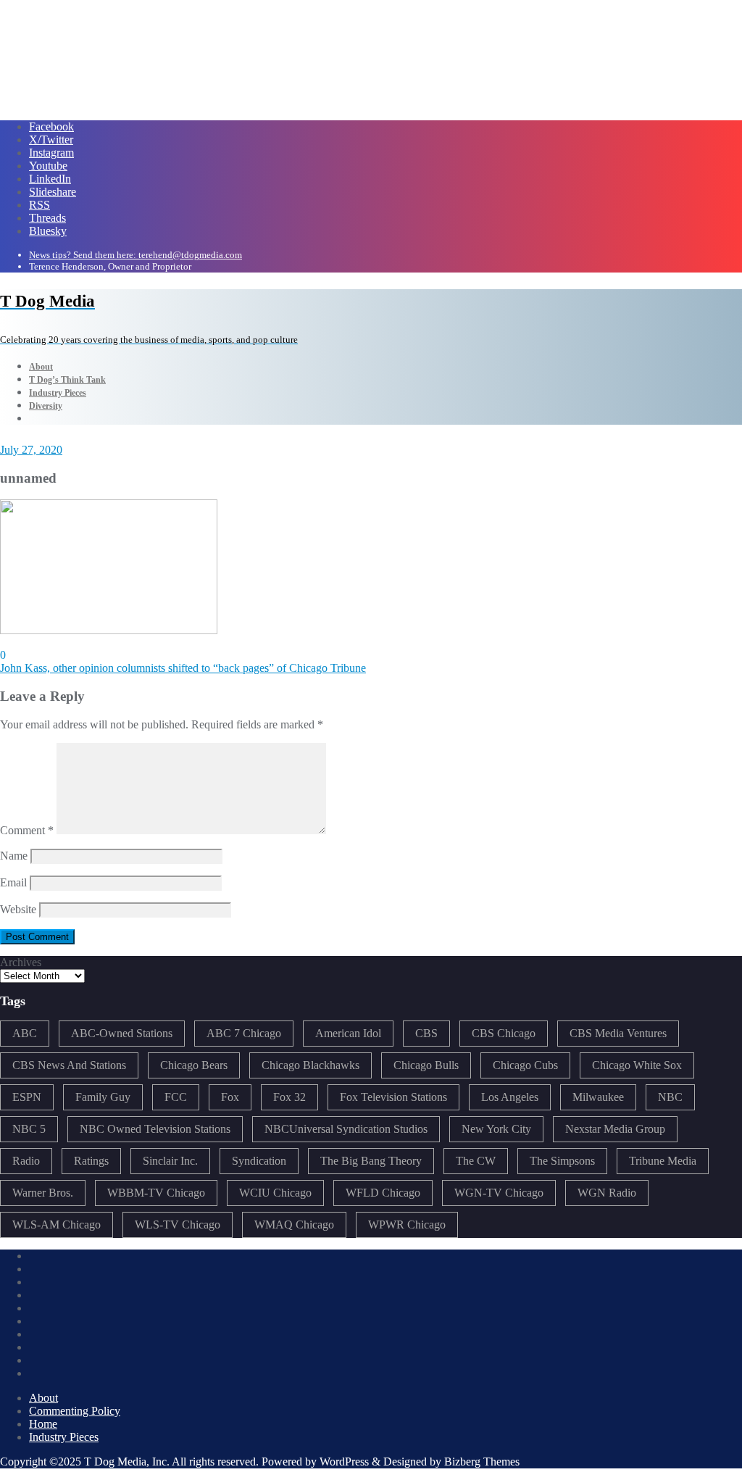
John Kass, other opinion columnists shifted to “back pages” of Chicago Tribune (183, 668)
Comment (27, 830)
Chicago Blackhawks (310, 1065)
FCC (175, 1097)
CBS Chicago (503, 1033)
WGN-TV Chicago (498, 1192)
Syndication (259, 1161)
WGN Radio (607, 1192)
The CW (476, 1161)
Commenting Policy (74, 1411)
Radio (26, 1161)
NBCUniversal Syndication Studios (346, 1129)
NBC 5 (29, 1129)
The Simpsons (562, 1161)
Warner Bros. (42, 1192)
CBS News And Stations (69, 1065)
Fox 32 (289, 1097)
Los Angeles (509, 1097)
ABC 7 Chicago (244, 1033)
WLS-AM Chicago (56, 1224)
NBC (670, 1097)
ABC (24, 1033)
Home (43, 1424)
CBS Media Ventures (618, 1033)
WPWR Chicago (407, 1224)
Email (13, 882)
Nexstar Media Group (615, 1129)
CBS (426, 1033)
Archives (20, 962)
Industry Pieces (64, 1437)
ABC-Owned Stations (121, 1033)
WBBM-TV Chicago (156, 1192)
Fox (230, 1097)
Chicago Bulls (426, 1065)
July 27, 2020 (31, 450)
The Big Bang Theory (371, 1161)
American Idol (348, 1033)
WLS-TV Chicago (177, 1224)
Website (18, 909)
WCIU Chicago (275, 1192)
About (43, 1398)
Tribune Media (662, 1161)
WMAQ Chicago (294, 1224)
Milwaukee (598, 1097)
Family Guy (102, 1097)
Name (14, 855)
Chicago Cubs (525, 1065)
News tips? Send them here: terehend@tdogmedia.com (135, 254)
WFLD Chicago (383, 1192)
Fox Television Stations (393, 1097)
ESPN (26, 1097)
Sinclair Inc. (170, 1161)
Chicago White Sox (637, 1065)
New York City (496, 1129)
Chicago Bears (194, 1065)
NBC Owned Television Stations (155, 1129)
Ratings (91, 1161)
